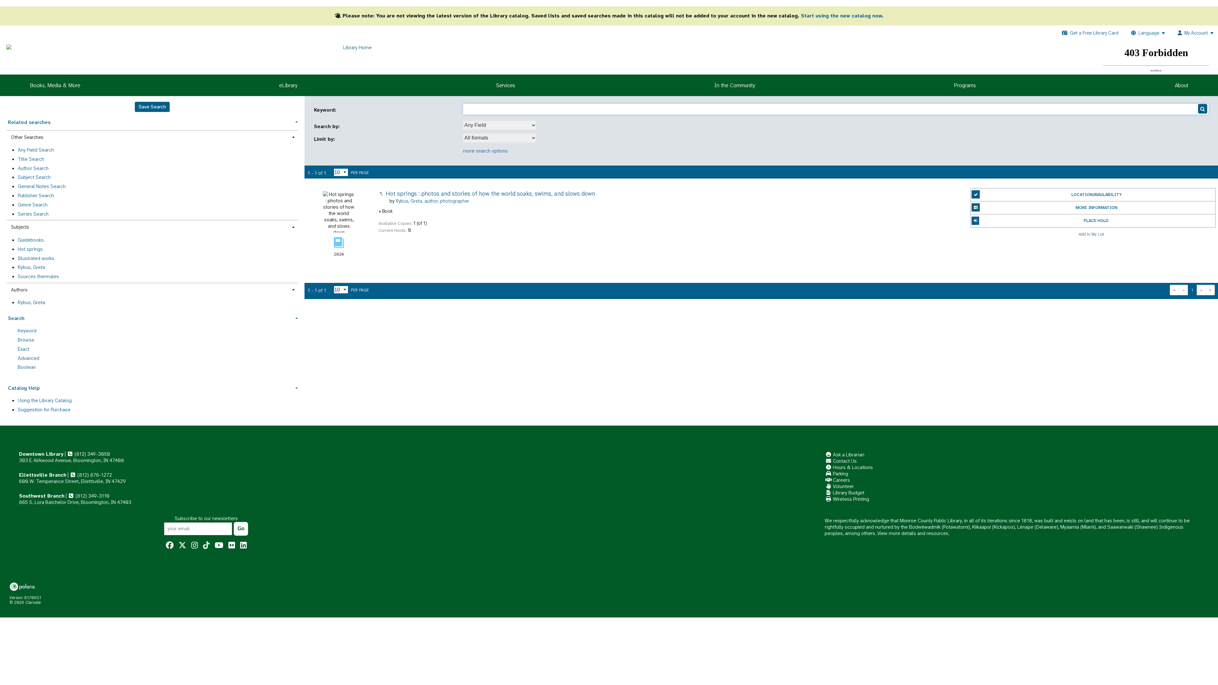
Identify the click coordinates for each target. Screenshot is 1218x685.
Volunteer (843, 486)
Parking (840, 473)
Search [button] (16, 318)
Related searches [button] (29, 122)
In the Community (734, 85)
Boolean (27, 367)
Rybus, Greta (31, 267)
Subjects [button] (20, 227)
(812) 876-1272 (94, 475)
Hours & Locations (852, 467)
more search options (485, 150)
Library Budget (848, 492)
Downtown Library (41, 454)
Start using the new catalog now (841, 15)
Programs (965, 85)
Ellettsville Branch (42, 475)
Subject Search (34, 177)
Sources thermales (38, 276)
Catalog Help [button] (24, 388)
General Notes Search (42, 186)
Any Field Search (36, 150)
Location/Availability (1096, 194)
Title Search (31, 159)
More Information (1096, 207)
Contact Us (844, 461)
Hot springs (30, 249)
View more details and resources (912, 533)
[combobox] (499, 125)
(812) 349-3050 (91, 454)
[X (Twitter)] (182, 545)
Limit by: (325, 139)
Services (505, 85)
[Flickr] (231, 545)
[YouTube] (219, 545)
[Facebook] (170, 545)
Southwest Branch (41, 496)
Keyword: (326, 110)
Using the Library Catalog (45, 400)
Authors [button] (19, 290)
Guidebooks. (31, 240)
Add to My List (1091, 234)
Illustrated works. (36, 258)
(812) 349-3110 (91, 496)
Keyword (27, 330)
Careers (841, 480)
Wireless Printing (850, 499)
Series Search (33, 214)
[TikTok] (206, 545)
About (1181, 85)
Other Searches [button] (27, 137)
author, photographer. (433, 201)
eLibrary (288, 85)
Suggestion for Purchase (44, 409)
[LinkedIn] (243, 545)
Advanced (28, 358)
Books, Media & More (55, 85)
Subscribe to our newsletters (206, 518)
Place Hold (1096, 220)
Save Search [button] (152, 106)
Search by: (327, 126)
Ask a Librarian (848, 454)
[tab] (152, 121)
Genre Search (33, 204)
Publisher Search (36, 195)
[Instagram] (194, 545)
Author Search (33, 168)
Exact (23, 349)
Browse (26, 339)
